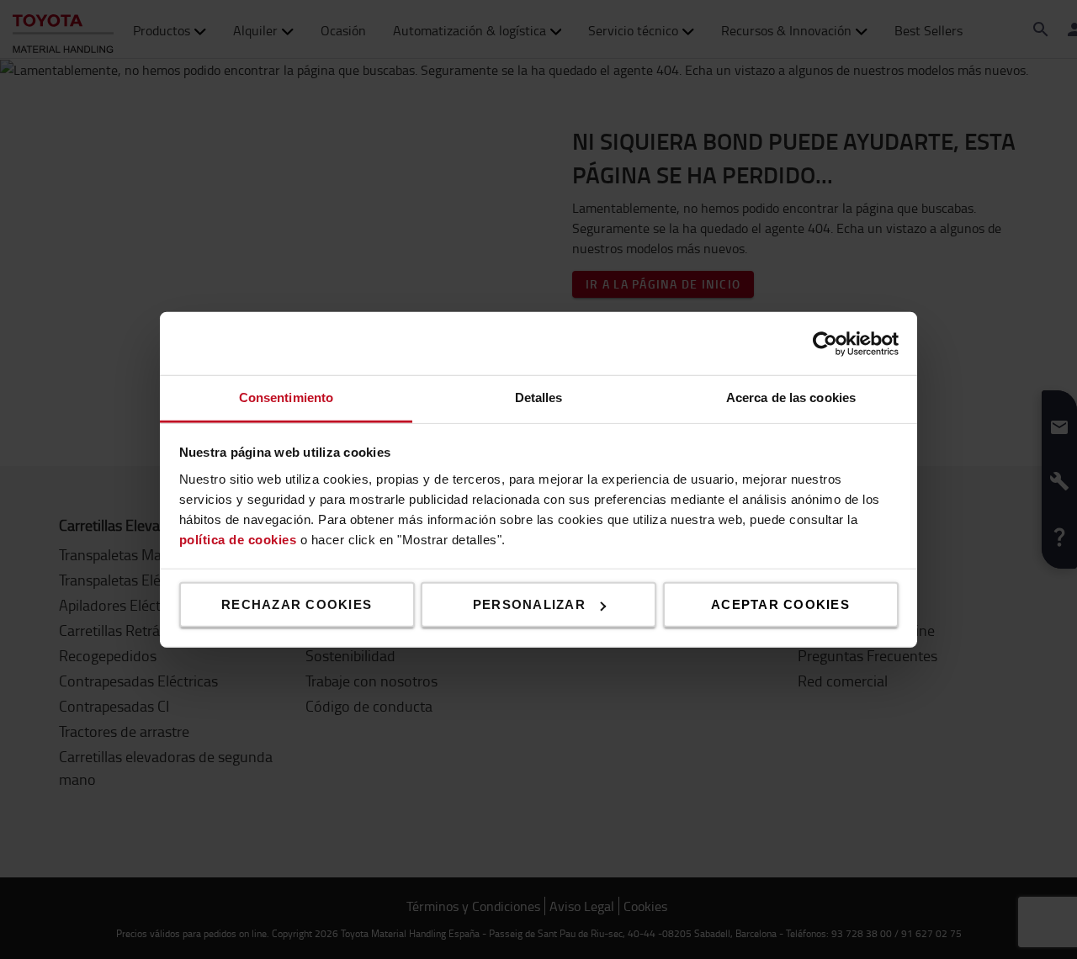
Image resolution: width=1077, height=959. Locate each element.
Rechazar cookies (296, 604)
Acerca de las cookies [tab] (791, 397)
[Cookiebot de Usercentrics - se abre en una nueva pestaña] (825, 343)
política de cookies (238, 539)
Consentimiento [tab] (286, 397)
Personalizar (529, 604)
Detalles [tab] (539, 397)
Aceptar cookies (780, 604)
